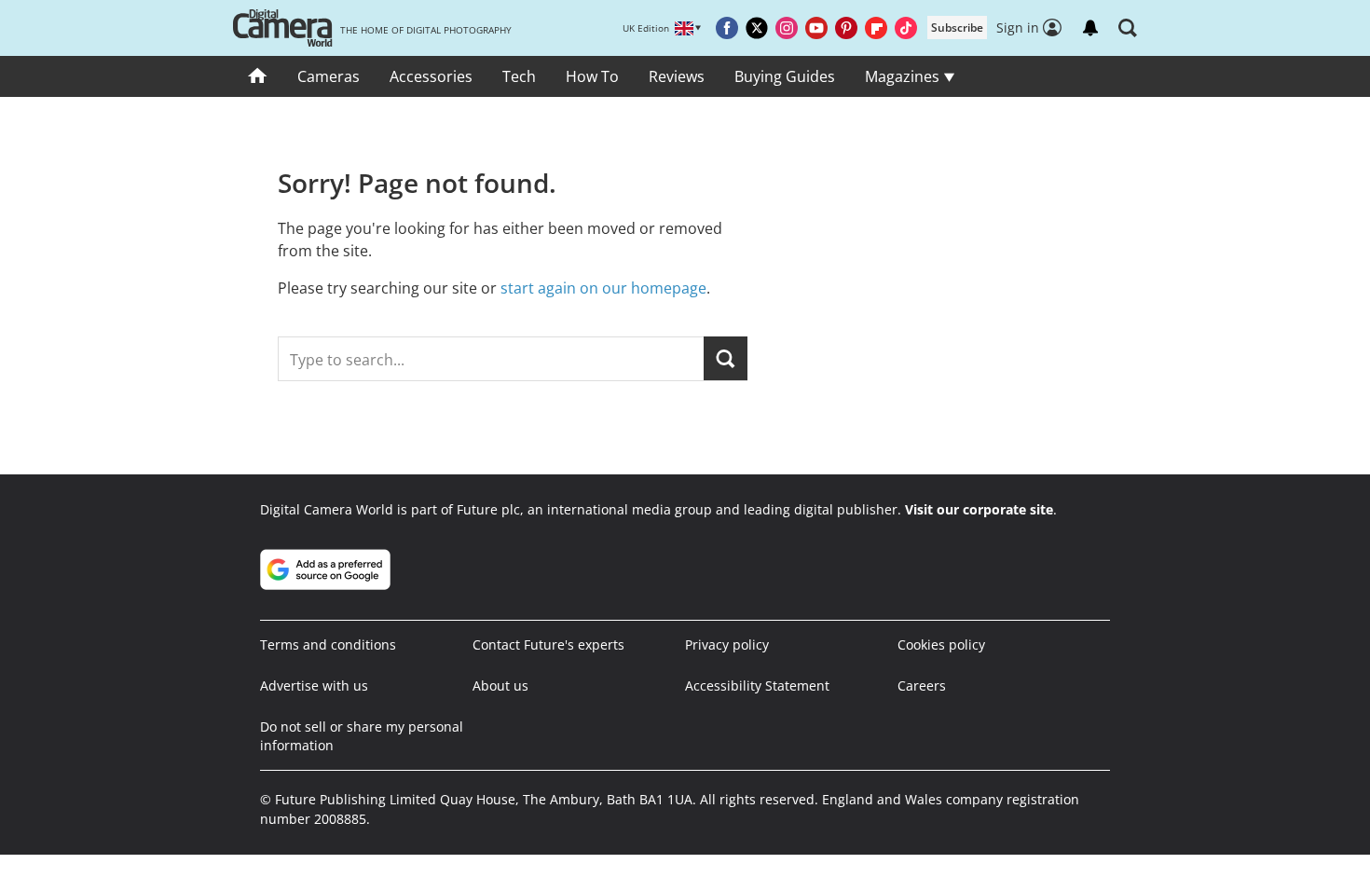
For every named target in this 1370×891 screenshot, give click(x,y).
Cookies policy (941, 644)
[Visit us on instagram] (786, 28)
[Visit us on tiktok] (906, 28)
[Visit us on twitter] (757, 28)
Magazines (904, 76)
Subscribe (957, 27)
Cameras (328, 76)
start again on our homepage (603, 288)
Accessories (431, 76)
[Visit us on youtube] (816, 28)
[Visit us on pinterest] (846, 28)
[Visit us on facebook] (727, 28)
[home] (257, 76)
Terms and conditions (328, 644)
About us (500, 685)
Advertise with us (314, 685)
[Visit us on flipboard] (876, 28)
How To (592, 76)
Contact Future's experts (548, 644)
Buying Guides (784, 76)
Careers (921, 685)
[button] (1127, 28)
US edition (607, 863)
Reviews (677, 76)
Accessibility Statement (757, 685)
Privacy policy (727, 644)
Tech (519, 76)
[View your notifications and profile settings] (1090, 28)
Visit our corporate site (979, 509)
